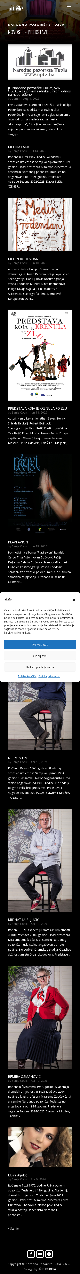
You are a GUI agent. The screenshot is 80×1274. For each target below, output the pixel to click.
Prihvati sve (40, 644)
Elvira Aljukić (17, 1175)
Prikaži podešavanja (40, 667)
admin (16, 98)
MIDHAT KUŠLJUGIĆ (23, 919)
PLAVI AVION (18, 542)
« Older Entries (17, 1228)
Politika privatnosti (49, 676)
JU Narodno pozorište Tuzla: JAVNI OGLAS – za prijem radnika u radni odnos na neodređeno (39, 91)
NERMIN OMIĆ (19, 758)
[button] (74, 600)
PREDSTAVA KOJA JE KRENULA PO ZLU (37, 408)
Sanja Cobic (19, 151)
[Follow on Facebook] (31, 1254)
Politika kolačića (27, 676)
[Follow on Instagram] (49, 1254)
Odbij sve (40, 656)
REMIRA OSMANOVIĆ (24, 1076)
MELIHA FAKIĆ (19, 147)
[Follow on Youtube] (40, 1254)
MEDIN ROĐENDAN (23, 259)
